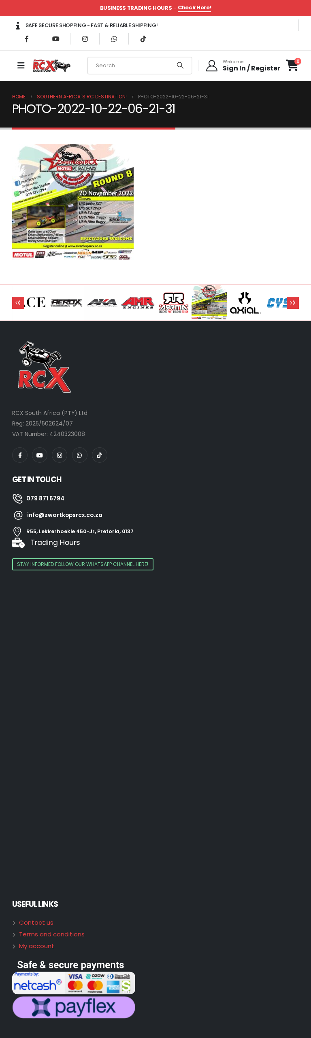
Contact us (36, 922)
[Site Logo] (52, 65)
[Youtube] (56, 39)
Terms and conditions (52, 934)
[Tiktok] (143, 39)
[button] (18, 303)
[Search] (180, 65)
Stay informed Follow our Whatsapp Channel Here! (82, 564)
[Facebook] (27, 39)
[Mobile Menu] (21, 65)
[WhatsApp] (114, 39)
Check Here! (194, 7)
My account (36, 946)
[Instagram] (85, 39)
